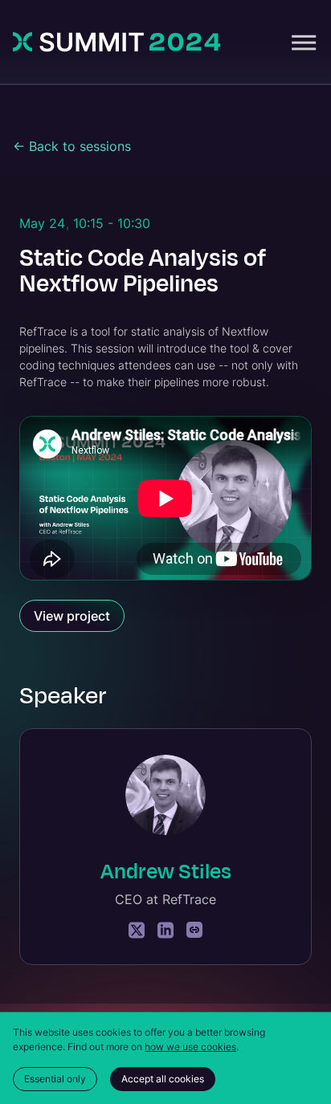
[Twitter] (136, 930)
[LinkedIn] (165, 930)
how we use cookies (190, 1047)
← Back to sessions (72, 146)
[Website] (194, 930)
